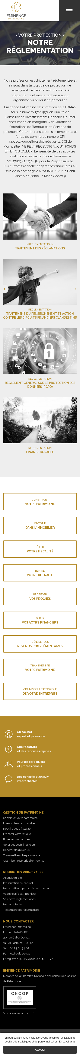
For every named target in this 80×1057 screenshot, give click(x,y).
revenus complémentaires (40, 644)
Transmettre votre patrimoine (21, 855)
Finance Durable (40, 426)
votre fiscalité (40, 549)
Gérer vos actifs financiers (19, 844)
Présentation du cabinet (18, 883)
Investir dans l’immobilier (19, 823)
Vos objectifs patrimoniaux (19, 893)
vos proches (40, 596)
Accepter (40, 1049)
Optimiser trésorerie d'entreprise (23, 860)
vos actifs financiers (40, 620)
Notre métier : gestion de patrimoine (26, 888)
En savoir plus (67, 1041)
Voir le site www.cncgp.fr (19, 1013)
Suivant (77, 329)
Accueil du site (12, 877)
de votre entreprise (40, 691)
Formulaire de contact (17, 953)
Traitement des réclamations (40, 222)
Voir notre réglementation (19, 899)
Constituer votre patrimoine (20, 818)
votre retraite (40, 573)
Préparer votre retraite (17, 834)
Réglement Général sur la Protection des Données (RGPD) (40, 359)
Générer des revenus (16, 850)
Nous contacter (12, 904)
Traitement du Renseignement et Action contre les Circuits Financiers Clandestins (40, 290)
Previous (3, 329)
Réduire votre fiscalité (17, 828)
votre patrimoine (40, 502)
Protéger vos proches (16, 839)
